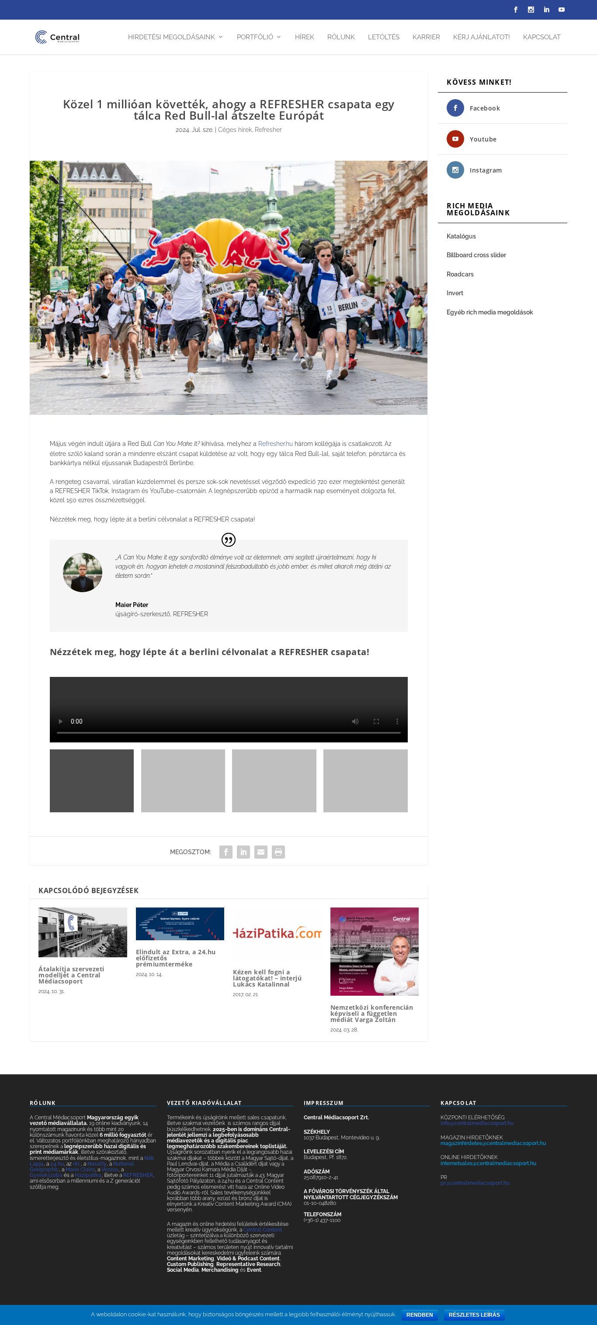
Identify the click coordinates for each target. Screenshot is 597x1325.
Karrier (426, 37)
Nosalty (97, 1164)
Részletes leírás (474, 1315)
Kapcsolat (542, 37)
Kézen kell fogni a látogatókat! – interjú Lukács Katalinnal (267, 978)
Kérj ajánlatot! (481, 37)
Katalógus (462, 236)
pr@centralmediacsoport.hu (475, 1183)
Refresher (268, 129)
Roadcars (460, 274)
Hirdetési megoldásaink (171, 37)
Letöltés (383, 37)
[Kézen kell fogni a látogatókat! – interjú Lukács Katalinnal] (277, 934)
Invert (455, 293)
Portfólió (255, 37)
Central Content (262, 1230)
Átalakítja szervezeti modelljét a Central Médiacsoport (71, 975)
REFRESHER (138, 1175)
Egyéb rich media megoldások (490, 312)
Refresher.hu (275, 443)
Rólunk (341, 37)
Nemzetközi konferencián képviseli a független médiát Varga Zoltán (371, 1013)
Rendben (419, 1315)
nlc (77, 1164)
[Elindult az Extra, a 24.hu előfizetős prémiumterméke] (180, 923)
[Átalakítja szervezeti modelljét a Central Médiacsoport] (82, 932)
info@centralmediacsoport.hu (477, 1123)
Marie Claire (80, 1169)
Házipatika (88, 1175)
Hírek (304, 37)
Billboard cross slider (476, 255)
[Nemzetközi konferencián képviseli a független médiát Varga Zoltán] (374, 951)
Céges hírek (235, 129)
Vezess (109, 1169)
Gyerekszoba (46, 1175)
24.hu (57, 1164)
